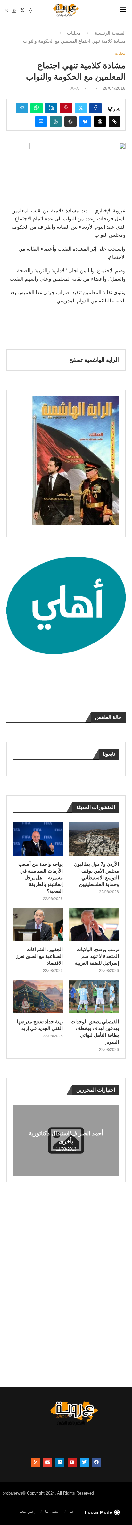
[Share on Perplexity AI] (56, 121)
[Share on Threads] (100, 121)
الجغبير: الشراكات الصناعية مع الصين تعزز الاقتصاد (39, 956)
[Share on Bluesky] (85, 121)
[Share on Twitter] (81, 108)
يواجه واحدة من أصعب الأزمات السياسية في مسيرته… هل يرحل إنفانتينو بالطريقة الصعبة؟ (40, 877)
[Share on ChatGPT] (70, 121)
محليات (74, 33)
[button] (18, 1140)
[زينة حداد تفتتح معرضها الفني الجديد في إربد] (38, 996)
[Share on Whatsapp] (36, 108)
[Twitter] (22, 10)
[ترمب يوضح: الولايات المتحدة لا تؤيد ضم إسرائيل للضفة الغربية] (94, 924)
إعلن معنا (27, 1511)
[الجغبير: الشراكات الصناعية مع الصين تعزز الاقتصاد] (38, 924)
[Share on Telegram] (22, 108)
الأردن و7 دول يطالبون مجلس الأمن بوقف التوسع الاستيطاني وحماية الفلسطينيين (96, 874)
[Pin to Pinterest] (66, 108)
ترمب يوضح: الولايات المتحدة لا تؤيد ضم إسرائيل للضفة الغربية (97, 956)
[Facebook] (30, 10)
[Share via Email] (41, 121)
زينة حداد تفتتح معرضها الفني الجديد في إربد (40, 1025)
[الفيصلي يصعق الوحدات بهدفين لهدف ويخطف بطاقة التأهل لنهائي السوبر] (94, 996)
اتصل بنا (52, 1511)
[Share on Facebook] (95, 108)
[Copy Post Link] (114, 121)
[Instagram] (14, 10)
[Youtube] (5, 10)
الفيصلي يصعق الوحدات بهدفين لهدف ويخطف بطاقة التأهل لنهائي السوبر (95, 1031)
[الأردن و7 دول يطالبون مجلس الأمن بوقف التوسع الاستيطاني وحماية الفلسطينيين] (94, 839)
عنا (71, 1511)
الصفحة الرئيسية (110, 33)
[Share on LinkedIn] (51, 108)
